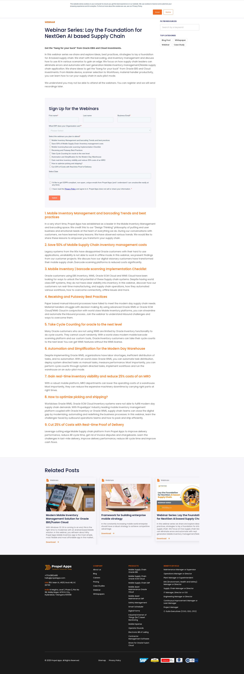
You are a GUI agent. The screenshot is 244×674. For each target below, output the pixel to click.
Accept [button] (157, 12)
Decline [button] (168, 12)
